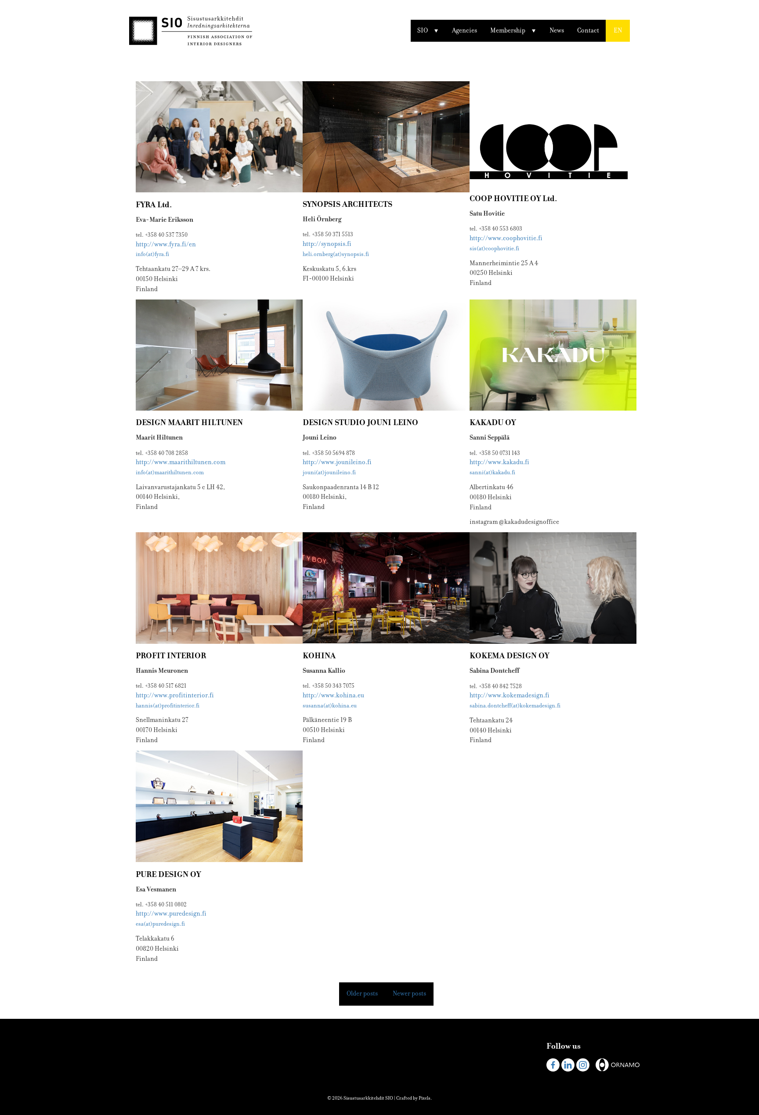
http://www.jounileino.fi (337, 462)
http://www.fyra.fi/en (166, 244)
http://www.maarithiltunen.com (180, 462)
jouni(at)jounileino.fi (329, 472)
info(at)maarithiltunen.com (170, 472)
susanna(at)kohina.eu (330, 705)
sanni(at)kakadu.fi (492, 472)
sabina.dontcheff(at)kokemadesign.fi (515, 705)
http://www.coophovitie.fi (506, 238)
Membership (507, 30)
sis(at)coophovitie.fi (494, 248)
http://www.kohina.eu (333, 695)
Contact (588, 30)
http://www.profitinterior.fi (175, 695)
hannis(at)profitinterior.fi (167, 705)
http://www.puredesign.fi (171, 913)
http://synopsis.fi (327, 244)
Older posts (362, 993)
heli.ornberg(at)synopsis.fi (336, 254)
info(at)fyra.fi (152, 254)
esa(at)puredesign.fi (160, 923)
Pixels (424, 1098)
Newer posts (409, 993)
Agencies (464, 30)
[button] (618, 31)
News (556, 30)
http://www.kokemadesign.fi (509, 695)
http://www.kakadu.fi (499, 462)
